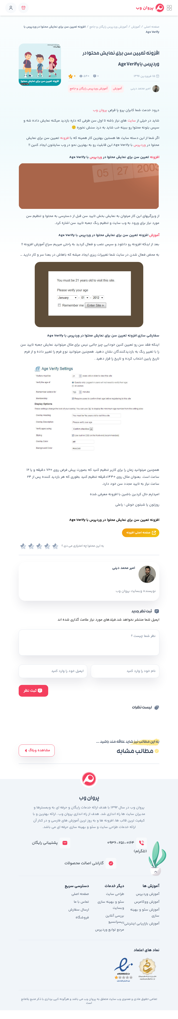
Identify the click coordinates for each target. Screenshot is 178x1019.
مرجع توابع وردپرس (109, 929)
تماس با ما (81, 902)
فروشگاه (82, 917)
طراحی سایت (115, 894)
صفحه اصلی (151, 27)
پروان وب (100, 110)
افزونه (64, 138)
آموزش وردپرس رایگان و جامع (108, 27)
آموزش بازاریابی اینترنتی (141, 923)
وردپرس (140, 145)
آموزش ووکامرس (146, 902)
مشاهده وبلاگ (39, 750)
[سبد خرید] (23, 8)
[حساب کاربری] (10, 8)
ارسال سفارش (78, 909)
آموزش (135, 27)
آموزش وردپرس (147, 894)
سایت (132, 120)
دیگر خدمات (114, 886)
